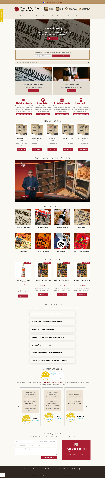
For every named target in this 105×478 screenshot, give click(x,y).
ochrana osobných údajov (59, 469)
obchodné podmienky (26, 469)
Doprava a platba (61, 16)
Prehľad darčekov (18, 16)
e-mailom (76, 308)
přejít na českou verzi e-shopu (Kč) (53, 2)
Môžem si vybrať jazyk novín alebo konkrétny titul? (48, 337)
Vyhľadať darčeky (61, 55)
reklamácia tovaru (48, 469)
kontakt (82, 469)
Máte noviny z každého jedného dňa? (43, 329)
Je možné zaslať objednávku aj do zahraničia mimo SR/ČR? (50, 360)
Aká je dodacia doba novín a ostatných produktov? (48, 314)
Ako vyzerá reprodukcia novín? (41, 345)
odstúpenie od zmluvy (37, 469)
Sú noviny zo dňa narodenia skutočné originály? (47, 321)
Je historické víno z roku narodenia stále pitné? (47, 353)
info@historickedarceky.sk (78, 454)
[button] (17, 34)
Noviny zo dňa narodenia (33, 16)
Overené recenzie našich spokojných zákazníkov (51, 382)
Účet (69, 16)
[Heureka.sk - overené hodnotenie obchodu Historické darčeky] (52, 375)
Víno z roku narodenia (48, 16)
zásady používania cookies (72, 469)
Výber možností (21, 149)
